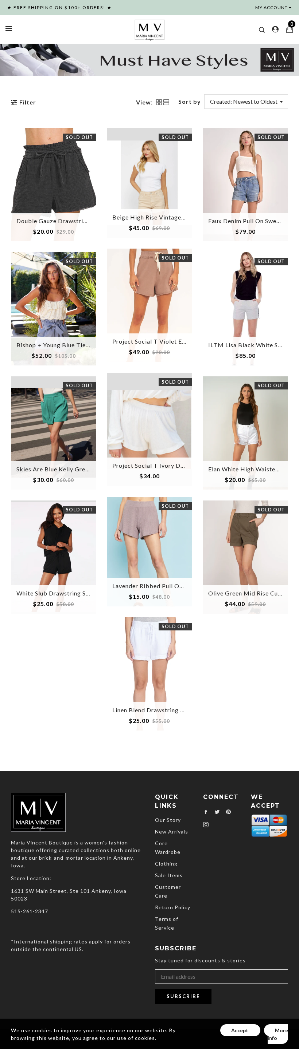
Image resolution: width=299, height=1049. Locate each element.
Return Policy (172, 907)
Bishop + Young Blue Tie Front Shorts (69, 344)
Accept (240, 1030)
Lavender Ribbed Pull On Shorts (157, 585)
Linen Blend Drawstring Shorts (155, 709)
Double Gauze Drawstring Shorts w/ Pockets (79, 220)
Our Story (168, 820)
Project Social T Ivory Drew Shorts (161, 465)
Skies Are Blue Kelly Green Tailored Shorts (76, 469)
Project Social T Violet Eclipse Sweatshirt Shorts (181, 341)
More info (278, 1034)
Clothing (166, 863)
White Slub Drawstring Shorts (58, 593)
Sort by (189, 101)
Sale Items (169, 875)
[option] (149, 59)
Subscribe (183, 996)
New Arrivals (171, 831)
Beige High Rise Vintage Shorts (156, 217)
